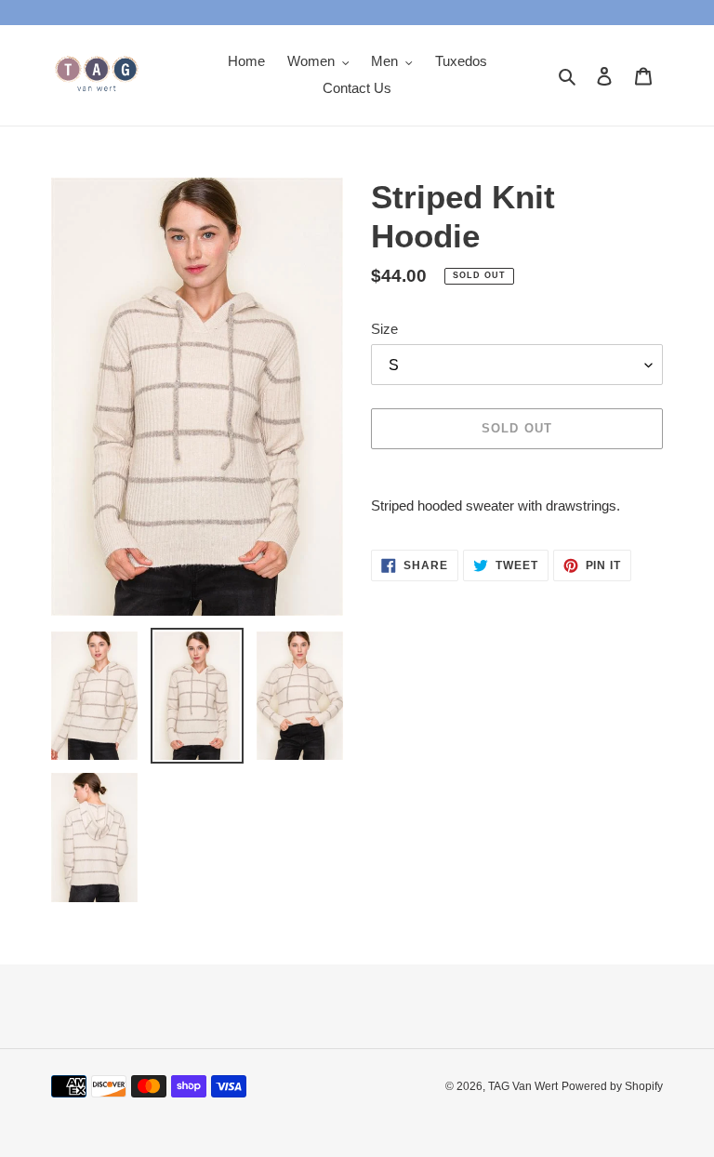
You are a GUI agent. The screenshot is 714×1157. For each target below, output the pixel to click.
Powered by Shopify (612, 1086)
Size (384, 329)
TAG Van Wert (523, 1086)
